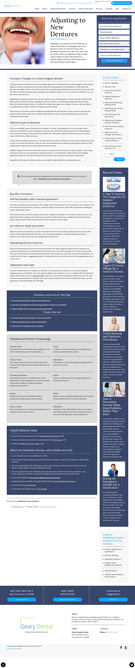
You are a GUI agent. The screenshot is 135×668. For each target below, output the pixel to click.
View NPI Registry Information (64, 481)
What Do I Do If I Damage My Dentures (113, 133)
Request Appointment (67, 600)
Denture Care (110, 87)
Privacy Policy (11, 648)
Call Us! (122, 3)
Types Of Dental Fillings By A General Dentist (113, 268)
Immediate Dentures (113, 559)
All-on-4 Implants (111, 83)
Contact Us (126, 9)
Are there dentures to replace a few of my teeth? (31, 318)
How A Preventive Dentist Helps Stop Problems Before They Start (112, 406)
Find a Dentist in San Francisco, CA (113, 147)
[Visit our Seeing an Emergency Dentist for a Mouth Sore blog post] (114, 476)
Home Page (57, 440)
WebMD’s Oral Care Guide (29, 444)
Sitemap (18, 648)
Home (37, 9)
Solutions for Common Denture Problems (113, 121)
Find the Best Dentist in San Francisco (114, 575)
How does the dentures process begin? (28, 326)
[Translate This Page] (131, 664)
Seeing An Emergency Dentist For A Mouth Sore (111, 483)
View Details (31, 485)
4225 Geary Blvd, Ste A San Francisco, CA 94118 (75, 3)
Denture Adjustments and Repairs (113, 550)
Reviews (99, 9)
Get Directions (21, 600)
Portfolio (109, 9)
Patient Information (58, 9)
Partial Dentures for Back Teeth (112, 115)
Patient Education (86, 9)
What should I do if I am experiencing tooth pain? (32, 309)
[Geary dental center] (103, 2)
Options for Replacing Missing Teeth (113, 103)
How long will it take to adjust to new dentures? (31, 300)
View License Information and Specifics (44, 478)
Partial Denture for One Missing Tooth (114, 109)
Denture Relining (111, 555)
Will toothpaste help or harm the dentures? (29, 322)
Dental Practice (111, 571)
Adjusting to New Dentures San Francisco (54, 179)
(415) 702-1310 (38, 276)
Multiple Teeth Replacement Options (113, 564)
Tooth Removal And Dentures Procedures (112, 336)
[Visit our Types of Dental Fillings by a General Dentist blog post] (114, 263)
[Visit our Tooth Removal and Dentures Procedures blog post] (114, 331)
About (45, 9)
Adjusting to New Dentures (28, 501)
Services (72, 9)
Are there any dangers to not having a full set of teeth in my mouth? (39, 305)
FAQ (117, 9)
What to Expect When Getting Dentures (113, 139)
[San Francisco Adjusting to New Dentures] (22, 64)
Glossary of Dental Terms (49, 436)
